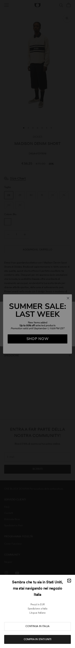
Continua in (37, 626)
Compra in (37, 639)
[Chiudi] (69, 580)
